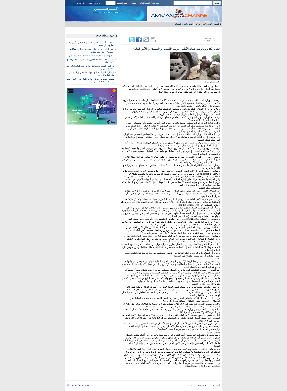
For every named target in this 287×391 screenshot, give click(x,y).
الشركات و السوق (184, 23)
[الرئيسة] (186, 17)
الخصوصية (202, 385)
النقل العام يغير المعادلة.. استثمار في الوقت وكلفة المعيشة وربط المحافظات (92, 50)
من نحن (189, 385)
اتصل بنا (216, 385)
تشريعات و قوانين (203, 23)
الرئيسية (218, 23)
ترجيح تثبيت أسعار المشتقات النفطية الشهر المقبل (91, 55)
